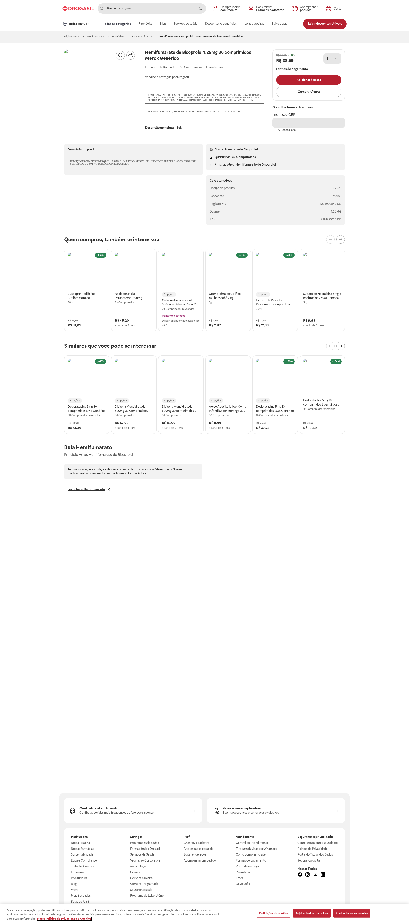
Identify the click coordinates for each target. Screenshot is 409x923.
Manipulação (138, 866)
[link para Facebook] (299, 875)
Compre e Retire (141, 878)
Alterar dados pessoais (198, 848)
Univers (135, 872)
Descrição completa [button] (159, 127)
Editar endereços (195, 854)
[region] (204, 913)
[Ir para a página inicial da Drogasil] (78, 8)
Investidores (79, 878)
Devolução (243, 884)
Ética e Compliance (84, 860)
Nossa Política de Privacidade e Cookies (64, 918)
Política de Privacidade (312, 848)
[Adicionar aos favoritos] (120, 55)
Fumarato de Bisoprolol (241, 149)
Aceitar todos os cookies (352, 913)
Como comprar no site (251, 854)
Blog (74, 884)
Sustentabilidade (82, 854)
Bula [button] (179, 127)
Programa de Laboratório (147, 895)
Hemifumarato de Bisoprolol (256, 164)
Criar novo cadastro (196, 842)
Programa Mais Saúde (144, 842)
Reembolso (243, 872)
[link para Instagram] (307, 875)
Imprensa (77, 872)
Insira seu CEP (284, 115)
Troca (239, 878)
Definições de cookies (273, 913)
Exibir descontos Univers (324, 23)
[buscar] (201, 8)
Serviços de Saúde (142, 854)
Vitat (74, 890)
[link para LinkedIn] (322, 875)
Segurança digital (308, 860)
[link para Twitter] (315, 875)
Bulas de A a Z (80, 901)
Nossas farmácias (82, 848)
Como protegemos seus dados (317, 842)
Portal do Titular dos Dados (315, 854)
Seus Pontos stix (141, 890)
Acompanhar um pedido (200, 860)
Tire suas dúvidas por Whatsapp (256, 848)
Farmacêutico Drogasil (145, 848)
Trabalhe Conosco (83, 866)
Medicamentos (96, 36)
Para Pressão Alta (142, 36)
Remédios (118, 36)
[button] (100, 85)
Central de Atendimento (252, 842)
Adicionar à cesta (309, 79)
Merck (337, 196)
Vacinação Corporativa (145, 860)
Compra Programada (144, 884)
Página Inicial (71, 36)
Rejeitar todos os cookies (311, 913)
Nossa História (80, 842)
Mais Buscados (81, 895)
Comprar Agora (309, 91)
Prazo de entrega (247, 866)
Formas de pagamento (251, 860)
